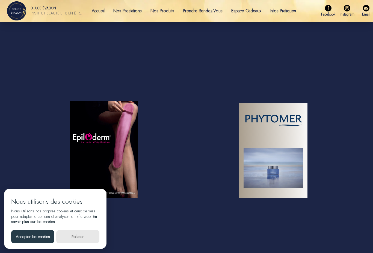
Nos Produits (162, 11)
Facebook (328, 14)
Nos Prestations (127, 11)
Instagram (347, 14)
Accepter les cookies (33, 237)
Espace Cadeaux (246, 11)
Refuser (78, 237)
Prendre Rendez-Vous (203, 11)
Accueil (98, 11)
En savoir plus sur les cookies (54, 219)
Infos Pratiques (283, 11)
